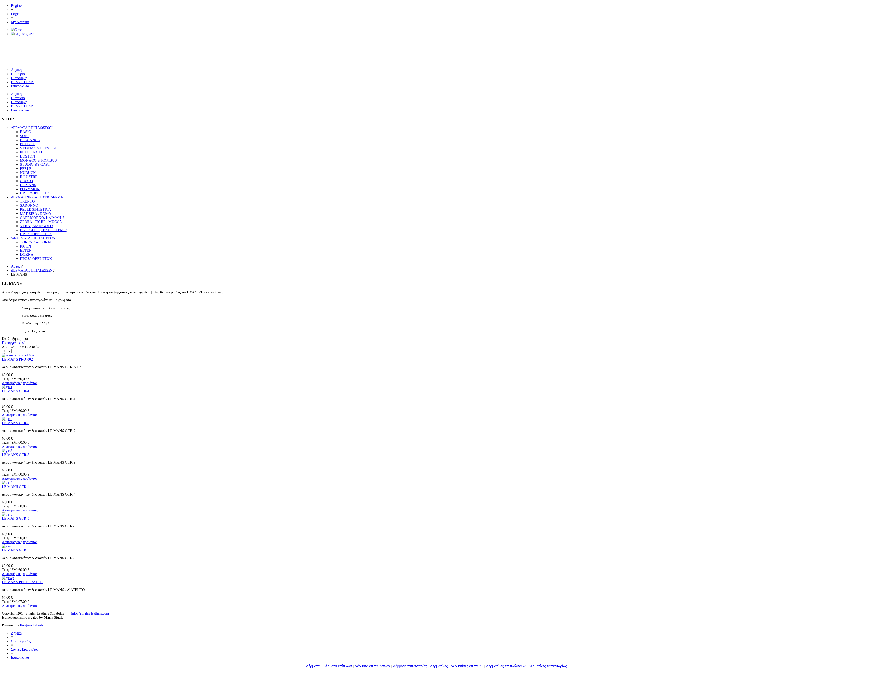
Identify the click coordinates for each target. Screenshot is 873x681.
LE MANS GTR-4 (15, 486)
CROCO (26, 181)
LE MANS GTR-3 (15, 455)
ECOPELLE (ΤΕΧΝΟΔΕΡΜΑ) (43, 230)
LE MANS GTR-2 (15, 423)
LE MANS (28, 185)
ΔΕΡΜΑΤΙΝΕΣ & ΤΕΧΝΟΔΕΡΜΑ (37, 197)
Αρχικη (16, 633)
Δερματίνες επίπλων (467, 666)
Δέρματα (313, 666)
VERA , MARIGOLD (36, 226)
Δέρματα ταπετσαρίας (410, 666)
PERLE (25, 168)
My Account (20, 22)
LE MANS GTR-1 (15, 391)
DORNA (26, 254)
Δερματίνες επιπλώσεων (506, 666)
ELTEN (26, 250)
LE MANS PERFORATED (22, 582)
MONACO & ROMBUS (38, 160)
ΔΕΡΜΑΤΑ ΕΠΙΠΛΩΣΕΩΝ (32, 128)
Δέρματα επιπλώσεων (372, 666)
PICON (25, 246)
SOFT (24, 136)
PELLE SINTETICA (35, 209)
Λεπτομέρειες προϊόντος (19, 383)
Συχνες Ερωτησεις (24, 649)
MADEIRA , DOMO (35, 213)
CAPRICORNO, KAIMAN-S (42, 218)
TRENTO (27, 201)
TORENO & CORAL (36, 242)
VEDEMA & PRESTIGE (39, 148)
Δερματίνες (439, 666)
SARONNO (29, 205)
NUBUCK (28, 173)
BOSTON (27, 156)
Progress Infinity (32, 625)
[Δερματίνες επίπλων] (485, 666)
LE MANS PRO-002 (17, 359)
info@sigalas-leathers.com (90, 613)
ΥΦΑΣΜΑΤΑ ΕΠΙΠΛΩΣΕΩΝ (33, 238)
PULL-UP (27, 144)
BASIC (25, 132)
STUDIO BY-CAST (35, 164)
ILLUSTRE (29, 177)
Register (17, 6)
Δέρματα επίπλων (337, 666)
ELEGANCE (30, 140)
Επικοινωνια (20, 657)
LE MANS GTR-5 (15, 518)
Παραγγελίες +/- (13, 343)
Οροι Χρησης (21, 641)
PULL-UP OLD (32, 152)
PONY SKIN (30, 189)
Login (15, 14)
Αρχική (16, 266)
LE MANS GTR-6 (15, 550)
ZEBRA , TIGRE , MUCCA (41, 222)
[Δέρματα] (322, 666)
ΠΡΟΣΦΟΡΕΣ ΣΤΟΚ (36, 193)
